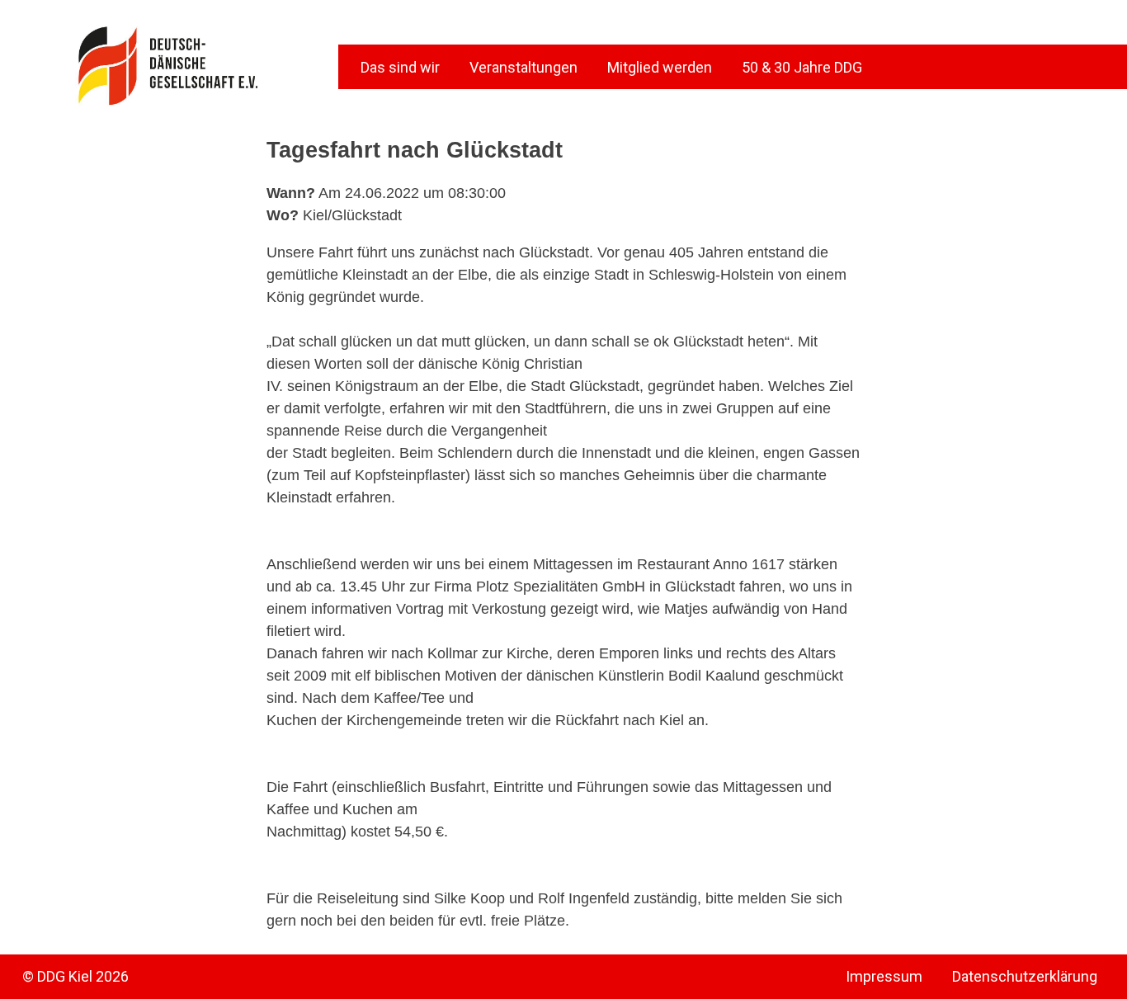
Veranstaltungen (523, 67)
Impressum (884, 976)
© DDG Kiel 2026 (75, 976)
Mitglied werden (659, 67)
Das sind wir (400, 67)
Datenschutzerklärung (1024, 976)
